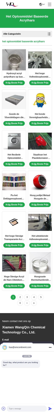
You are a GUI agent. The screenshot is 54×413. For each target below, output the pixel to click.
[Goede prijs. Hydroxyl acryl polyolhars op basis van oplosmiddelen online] (14, 60)
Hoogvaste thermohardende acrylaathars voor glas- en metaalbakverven (40, 278)
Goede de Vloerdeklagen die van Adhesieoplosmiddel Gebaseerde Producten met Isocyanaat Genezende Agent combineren (14, 116)
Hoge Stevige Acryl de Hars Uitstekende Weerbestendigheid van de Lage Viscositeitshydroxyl (14, 278)
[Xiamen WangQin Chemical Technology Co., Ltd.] (11, 4)
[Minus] (50, 347)
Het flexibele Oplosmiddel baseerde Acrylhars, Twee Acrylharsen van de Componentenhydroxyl (14, 156)
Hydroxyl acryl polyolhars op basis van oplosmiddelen (14, 75)
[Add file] (4, 408)
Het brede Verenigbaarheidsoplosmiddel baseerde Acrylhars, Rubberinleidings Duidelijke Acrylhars (40, 116)
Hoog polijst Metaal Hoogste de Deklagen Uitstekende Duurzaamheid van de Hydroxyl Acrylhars (40, 197)
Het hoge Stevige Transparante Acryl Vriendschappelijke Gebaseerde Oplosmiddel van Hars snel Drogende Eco (14, 238)
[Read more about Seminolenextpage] (27, 303)
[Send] (50, 408)
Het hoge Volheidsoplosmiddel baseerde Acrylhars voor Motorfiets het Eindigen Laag (40, 75)
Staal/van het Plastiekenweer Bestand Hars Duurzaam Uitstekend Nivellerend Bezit (40, 156)
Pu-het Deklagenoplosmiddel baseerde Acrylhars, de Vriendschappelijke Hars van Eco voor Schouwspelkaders (14, 197)
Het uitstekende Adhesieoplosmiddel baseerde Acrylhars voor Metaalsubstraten (40, 238)
